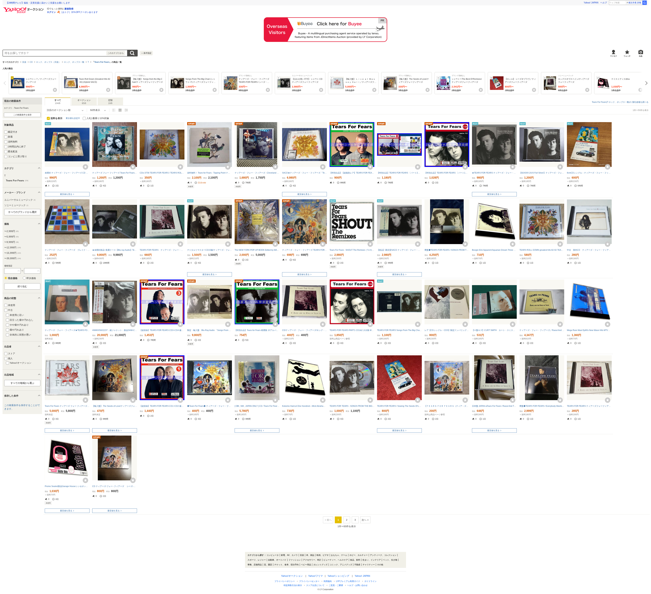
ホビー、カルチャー (358, 555)
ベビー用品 (306, 564)
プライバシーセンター (309, 581)
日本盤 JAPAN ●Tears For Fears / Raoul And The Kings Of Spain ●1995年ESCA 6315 (494, 406)
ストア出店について (315, 585)
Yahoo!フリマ (315, 575)
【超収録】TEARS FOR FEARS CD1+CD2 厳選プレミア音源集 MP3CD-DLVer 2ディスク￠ (162, 406)
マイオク (613, 56)
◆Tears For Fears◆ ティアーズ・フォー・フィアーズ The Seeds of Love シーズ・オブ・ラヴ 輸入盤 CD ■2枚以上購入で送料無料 (209, 406)
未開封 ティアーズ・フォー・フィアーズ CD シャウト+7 (67, 173)
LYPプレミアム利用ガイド (348, 581)
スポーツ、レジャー (257, 560)
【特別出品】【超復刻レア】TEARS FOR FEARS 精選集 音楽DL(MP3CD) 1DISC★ (352, 173)
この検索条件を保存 (22, 115)
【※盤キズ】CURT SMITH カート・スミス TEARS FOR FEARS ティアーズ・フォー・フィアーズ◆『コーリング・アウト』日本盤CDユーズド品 (494, 330)
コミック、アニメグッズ (341, 564)
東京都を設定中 (73, 118)
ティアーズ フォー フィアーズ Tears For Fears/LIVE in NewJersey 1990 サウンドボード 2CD (114, 173)
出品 (640, 56)
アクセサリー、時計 (312, 560)
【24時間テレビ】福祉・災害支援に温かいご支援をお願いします (38, 3)
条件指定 (146, 53)
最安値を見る (66, 194)
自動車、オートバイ (277, 560)
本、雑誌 (310, 555)
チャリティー (369, 564)
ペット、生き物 (390, 560)
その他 (380, 564)
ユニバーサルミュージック (19, 199)
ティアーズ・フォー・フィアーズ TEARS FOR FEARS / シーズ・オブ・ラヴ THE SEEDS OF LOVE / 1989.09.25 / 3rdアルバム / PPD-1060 (304, 250)
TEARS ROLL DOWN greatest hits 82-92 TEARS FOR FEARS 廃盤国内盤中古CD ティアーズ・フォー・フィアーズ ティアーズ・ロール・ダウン (541, 250)
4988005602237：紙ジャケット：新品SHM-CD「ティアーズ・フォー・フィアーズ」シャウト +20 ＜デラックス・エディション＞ (114, 330)
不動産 (357, 564)
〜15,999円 (12, 253)
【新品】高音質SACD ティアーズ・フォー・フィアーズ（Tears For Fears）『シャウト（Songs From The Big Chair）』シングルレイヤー (399, 250)
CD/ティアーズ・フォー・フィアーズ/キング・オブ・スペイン (304, 330)
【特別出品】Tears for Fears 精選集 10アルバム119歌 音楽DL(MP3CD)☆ (257, 330)
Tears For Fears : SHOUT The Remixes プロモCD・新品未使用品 (352, 250)
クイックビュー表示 (126, 110)
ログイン (51, 12)
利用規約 (328, 581)
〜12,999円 (12, 247)
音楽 (24, 62)
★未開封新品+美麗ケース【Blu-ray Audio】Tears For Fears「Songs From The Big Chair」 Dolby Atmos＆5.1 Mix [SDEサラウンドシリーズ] (114, 250)
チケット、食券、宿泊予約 (286, 564)
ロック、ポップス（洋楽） (48, 62)
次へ (645, 83)
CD (31, 62)
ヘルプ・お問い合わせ (357, 585)
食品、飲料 (355, 560)
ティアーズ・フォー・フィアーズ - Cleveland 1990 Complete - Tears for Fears (257, 173)
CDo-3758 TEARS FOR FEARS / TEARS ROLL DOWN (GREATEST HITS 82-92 (162, 173)
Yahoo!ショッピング (338, 575)
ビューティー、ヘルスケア (335, 560)
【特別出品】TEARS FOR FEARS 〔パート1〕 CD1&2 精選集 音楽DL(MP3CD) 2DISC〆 (447, 173)
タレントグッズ (320, 564)
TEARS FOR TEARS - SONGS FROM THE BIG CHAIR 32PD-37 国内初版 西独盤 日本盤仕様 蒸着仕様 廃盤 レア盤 (352, 406)
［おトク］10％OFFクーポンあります (79, 12)
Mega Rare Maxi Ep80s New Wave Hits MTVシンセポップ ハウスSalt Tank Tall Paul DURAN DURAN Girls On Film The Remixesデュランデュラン (589, 330)
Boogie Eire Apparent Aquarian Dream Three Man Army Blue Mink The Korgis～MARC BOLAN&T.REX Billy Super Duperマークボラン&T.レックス (494, 250)
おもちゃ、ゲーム (339, 555)
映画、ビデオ (323, 555)
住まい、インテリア (371, 560)
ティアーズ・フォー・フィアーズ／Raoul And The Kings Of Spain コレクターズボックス (541, 330)
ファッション (295, 560)
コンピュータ (273, 555)
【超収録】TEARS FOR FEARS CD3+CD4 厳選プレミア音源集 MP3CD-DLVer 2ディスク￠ (162, 330)
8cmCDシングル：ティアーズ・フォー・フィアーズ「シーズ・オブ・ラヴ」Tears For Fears (589, 173)
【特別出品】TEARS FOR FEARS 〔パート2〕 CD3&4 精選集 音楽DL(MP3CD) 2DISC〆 (399, 173)
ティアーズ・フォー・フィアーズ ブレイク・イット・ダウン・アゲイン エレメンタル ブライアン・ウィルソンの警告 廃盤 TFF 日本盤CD (67, 250)
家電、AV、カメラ (289, 555)
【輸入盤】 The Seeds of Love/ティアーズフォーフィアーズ (114, 406)
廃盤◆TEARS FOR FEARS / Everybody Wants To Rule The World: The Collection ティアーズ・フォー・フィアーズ (541, 406)
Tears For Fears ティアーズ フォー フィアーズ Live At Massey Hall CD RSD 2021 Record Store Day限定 (67, 406)
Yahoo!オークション (292, 575)
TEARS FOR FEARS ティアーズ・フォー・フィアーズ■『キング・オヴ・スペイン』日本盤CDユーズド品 (162, 250)
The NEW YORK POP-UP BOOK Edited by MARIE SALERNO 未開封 (257, 250)
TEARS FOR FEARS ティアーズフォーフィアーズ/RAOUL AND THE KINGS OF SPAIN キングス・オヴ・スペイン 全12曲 (589, 406)
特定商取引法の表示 (293, 585)
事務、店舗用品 (255, 564)
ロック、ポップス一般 (74, 62)
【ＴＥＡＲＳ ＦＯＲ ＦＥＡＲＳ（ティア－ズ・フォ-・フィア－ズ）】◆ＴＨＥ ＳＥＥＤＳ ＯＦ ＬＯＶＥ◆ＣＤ (447, 406)
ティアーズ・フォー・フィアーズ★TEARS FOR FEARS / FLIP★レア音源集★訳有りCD (67, 330)
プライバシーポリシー (284, 581)
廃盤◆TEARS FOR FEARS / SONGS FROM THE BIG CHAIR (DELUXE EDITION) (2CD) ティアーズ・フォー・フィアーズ (447, 250)
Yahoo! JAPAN (591, 2)
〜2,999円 (11, 231)
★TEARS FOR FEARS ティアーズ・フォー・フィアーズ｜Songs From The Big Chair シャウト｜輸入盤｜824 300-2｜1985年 (494, 173)
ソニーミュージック (16, 205)
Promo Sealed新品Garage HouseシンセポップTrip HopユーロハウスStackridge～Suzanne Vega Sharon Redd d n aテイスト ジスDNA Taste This (67, 486)
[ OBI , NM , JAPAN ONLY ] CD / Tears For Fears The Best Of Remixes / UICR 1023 (257, 406)
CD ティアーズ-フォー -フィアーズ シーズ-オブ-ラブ (114, 486)
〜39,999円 (12, 258)
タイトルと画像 (114, 110)
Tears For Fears (102, 62)
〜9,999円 (11, 242)
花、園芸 (268, 564)
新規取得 (69, 8)
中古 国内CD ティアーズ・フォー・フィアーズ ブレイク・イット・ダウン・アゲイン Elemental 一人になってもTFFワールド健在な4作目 (589, 250)
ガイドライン (370, 581)
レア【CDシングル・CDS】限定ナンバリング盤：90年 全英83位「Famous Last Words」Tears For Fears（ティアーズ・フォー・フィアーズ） (447, 330)
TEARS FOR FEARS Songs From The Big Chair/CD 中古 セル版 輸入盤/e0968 (399, 330)
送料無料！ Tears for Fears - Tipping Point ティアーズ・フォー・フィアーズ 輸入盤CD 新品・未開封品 (209, 173)
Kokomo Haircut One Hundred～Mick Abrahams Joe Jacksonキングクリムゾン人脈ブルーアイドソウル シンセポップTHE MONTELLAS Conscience (304, 406)
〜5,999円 (11, 236)
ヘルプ (603, 2)
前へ (5, 83)
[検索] (644, 3)
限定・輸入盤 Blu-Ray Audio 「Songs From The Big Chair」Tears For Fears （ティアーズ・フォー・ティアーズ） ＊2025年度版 (209, 330)
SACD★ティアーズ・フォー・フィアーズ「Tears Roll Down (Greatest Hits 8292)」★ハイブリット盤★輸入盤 (304, 173)
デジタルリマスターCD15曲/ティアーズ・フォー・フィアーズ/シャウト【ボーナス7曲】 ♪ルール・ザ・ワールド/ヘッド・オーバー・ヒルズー (209, 250)
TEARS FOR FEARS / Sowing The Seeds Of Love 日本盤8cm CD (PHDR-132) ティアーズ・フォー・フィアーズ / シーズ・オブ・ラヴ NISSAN (399, 406)
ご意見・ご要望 (336, 585)
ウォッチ (627, 56)
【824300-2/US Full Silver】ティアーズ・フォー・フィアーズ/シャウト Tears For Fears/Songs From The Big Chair (541, 173)
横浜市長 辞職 (634, 3)
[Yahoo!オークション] (24, 8)
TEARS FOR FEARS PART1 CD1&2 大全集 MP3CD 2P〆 (352, 330)
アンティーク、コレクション (383, 555)
